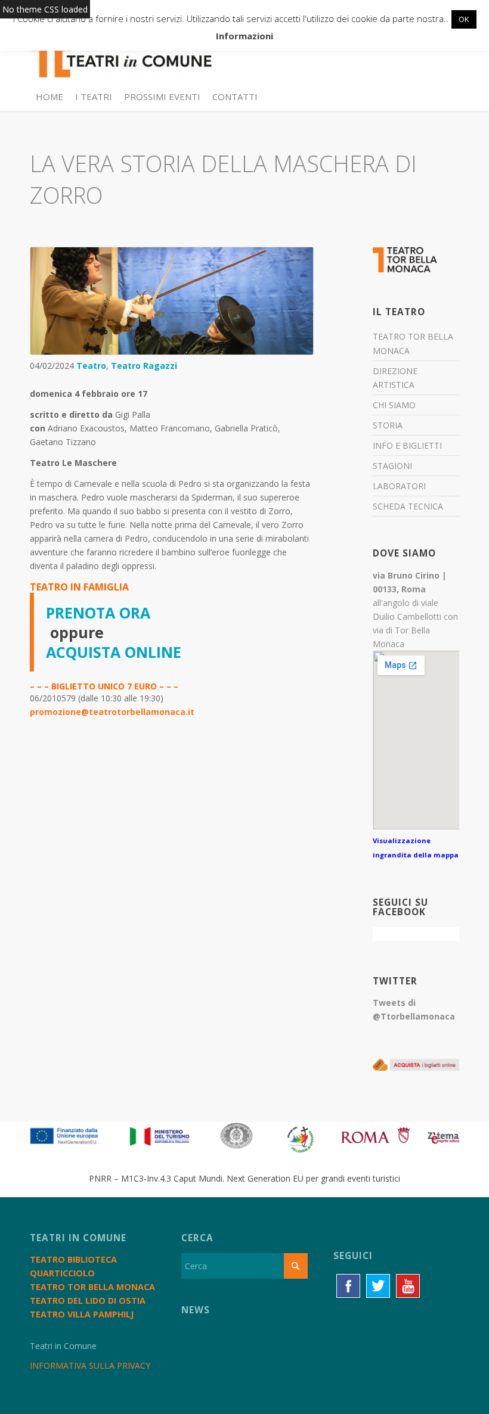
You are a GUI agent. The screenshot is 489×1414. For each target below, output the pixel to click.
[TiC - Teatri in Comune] (121, 54)
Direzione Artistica (395, 377)
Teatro (91, 365)
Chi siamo (394, 405)
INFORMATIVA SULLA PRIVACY (90, 1365)
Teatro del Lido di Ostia (88, 1300)
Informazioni (244, 36)
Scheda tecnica (408, 506)
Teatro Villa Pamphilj (82, 1314)
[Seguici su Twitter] (378, 1286)
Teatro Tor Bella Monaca (413, 343)
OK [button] (464, 19)
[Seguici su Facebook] (348, 1286)
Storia (388, 425)
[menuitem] (49, 96)
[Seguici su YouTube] (408, 1286)
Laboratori (399, 486)
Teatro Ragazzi (144, 365)
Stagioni (392, 465)
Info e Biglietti (407, 445)
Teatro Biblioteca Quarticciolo (73, 1266)
